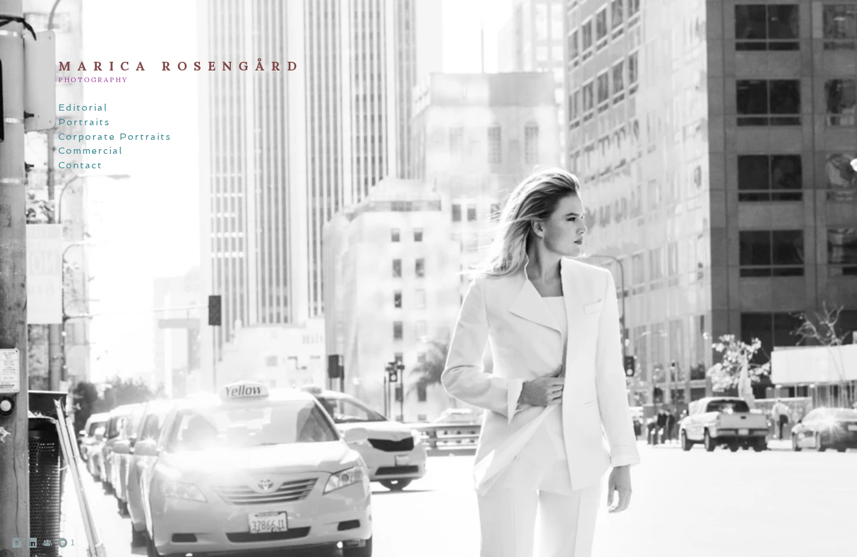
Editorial (83, 107)
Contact (80, 165)
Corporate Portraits (114, 136)
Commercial (90, 150)
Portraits (84, 122)
